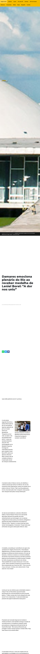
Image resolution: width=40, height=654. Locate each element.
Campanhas (8, 4)
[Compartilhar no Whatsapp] (3, 351)
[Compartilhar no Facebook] (8, 351)
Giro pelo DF (20, 1)
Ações (14, 1)
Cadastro (10, 1)
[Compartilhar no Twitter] (6, 351)
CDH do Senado (33, 1)
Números (3, 4)
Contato (28, 4)
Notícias (26, 1)
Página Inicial (3, 1)
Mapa (18, 4)
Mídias (14, 4)
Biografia (23, 4)
